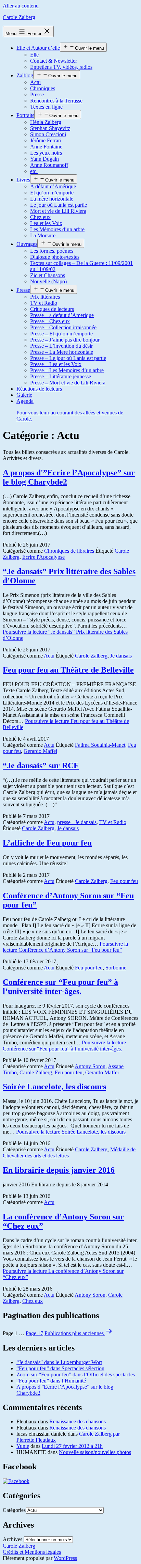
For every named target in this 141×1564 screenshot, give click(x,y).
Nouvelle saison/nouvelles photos (95, 1452)
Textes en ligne (46, 107)
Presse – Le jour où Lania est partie (68, 358)
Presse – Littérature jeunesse (60, 376)
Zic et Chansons (47, 275)
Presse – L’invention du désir (61, 346)
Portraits (25, 115)
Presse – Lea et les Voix (55, 364)
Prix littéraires (45, 297)
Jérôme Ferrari (45, 140)
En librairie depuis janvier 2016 (59, 1170)
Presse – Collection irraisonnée (63, 327)
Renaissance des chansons (77, 1421)
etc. (34, 171)
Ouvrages (26, 244)
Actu (35, 82)
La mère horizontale (51, 199)
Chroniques (42, 88)
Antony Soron (90, 1066)
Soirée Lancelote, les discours (54, 1086)
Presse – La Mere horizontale (61, 352)
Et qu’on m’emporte (52, 192)
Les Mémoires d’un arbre (57, 229)
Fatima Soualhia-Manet (100, 745)
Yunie (22, 1446)
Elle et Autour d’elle (38, 48)
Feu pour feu (124, 881)
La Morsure (42, 235)
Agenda (69, 410)
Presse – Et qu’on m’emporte (61, 333)
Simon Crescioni (48, 134)
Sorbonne (115, 967)
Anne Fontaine (46, 146)
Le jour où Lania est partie (58, 205)
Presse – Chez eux (50, 321)
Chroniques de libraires (69, 551)
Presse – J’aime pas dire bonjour (65, 340)
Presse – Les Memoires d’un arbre (67, 370)
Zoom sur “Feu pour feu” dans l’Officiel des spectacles (75, 1374)
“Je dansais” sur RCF (41, 765)
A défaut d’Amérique (53, 186)
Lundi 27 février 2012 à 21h (72, 1446)
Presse (37, 94)
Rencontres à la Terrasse (56, 101)
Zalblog (24, 75)
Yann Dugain (44, 159)
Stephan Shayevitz (50, 128)
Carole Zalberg (19, 17)
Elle (34, 55)
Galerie (24, 395)
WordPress (65, 1558)
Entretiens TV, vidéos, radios (61, 67)
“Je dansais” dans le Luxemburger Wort (59, 1362)
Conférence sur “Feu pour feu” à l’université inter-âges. (60, 987)
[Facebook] (16, 1481)
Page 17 (34, 1333)
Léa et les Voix (46, 223)
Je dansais (121, 656)
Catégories (14, 1510)
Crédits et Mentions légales (32, 1552)
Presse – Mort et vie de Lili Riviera (67, 382)
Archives (12, 1539)
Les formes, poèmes (51, 251)
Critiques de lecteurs (52, 309)
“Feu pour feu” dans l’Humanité (51, 1381)
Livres (23, 180)
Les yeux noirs (46, 153)
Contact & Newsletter (53, 61)
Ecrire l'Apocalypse (43, 557)
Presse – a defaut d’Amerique (62, 315)
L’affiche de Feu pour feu (47, 842)
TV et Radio (43, 303)
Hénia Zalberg (45, 122)
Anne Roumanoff (49, 165)
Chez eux (40, 217)
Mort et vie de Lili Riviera (58, 211)
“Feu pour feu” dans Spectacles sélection (60, 1368)
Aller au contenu (21, 6)
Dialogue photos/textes (54, 257)
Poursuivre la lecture (65, 947)
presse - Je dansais (77, 822)
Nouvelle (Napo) (48, 281)
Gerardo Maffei (40, 751)
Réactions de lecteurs (39, 389)
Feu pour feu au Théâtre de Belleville (68, 669)
